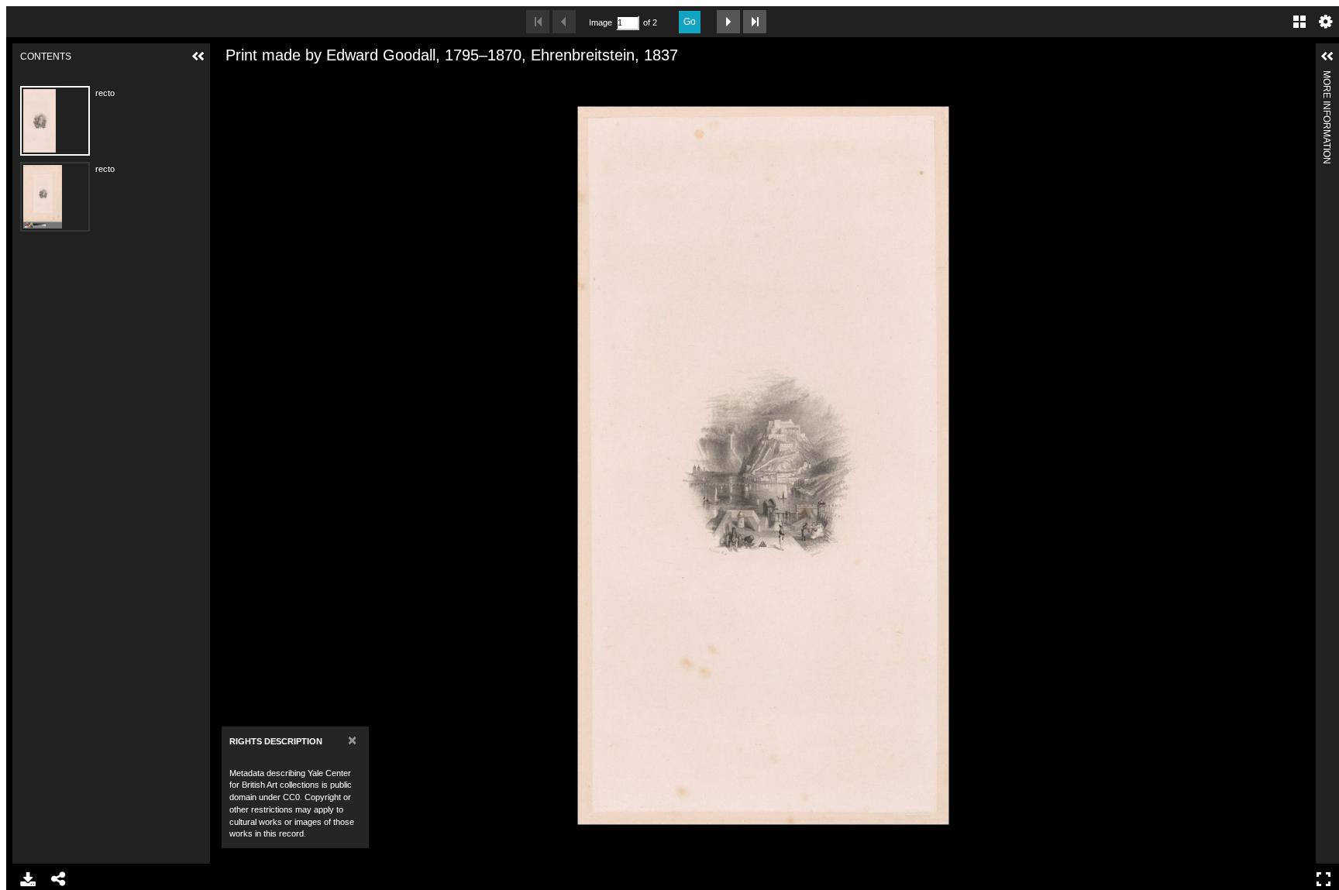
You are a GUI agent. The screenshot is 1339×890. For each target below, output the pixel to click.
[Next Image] (728, 21)
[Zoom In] (229, 80)
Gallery (1299, 21)
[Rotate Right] (282, 80)
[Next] (1298, 465)
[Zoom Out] (256, 80)
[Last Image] (755, 21)
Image (600, 22)
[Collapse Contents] (198, 56)
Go (689, 21)
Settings (1326, 21)
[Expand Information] (1327, 56)
